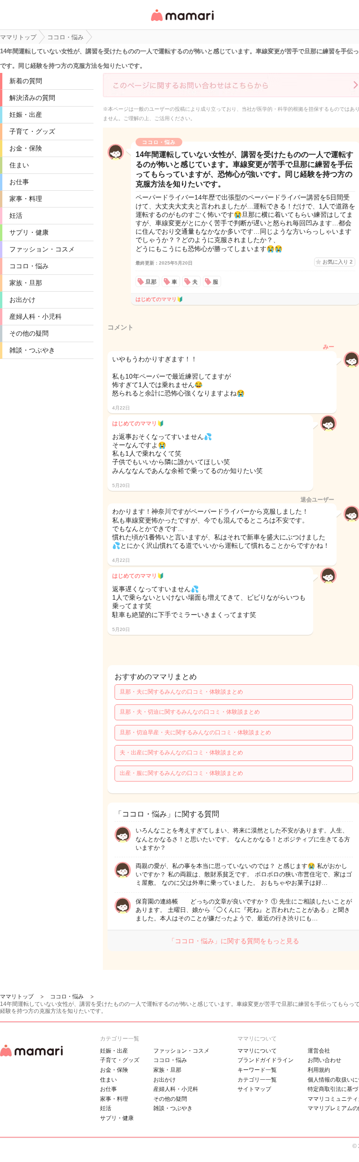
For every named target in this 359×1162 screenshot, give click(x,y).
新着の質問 (25, 81)
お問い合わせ (324, 1060)
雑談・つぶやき (32, 350)
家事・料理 (25, 198)
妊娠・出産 (25, 114)
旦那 (151, 282)
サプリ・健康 (29, 232)
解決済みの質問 (32, 97)
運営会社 (319, 1050)
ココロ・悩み (29, 266)
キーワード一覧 (257, 1070)
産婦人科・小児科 (35, 316)
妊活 (15, 215)
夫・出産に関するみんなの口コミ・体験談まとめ (181, 752)
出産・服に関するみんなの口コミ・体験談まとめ (181, 773)
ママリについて (257, 1050)
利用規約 (319, 1070)
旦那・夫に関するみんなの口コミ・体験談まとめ (181, 692)
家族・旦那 (25, 283)
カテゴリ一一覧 (257, 1079)
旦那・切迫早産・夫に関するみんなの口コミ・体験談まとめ (195, 732)
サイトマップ (254, 1089)
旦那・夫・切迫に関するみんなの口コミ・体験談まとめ (190, 712)
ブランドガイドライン (265, 1060)
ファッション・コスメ (42, 249)
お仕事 (19, 182)
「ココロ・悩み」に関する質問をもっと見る (233, 941)
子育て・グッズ (32, 131)
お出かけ (22, 299)
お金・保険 (25, 148)
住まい (19, 165)
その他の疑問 (29, 333)
